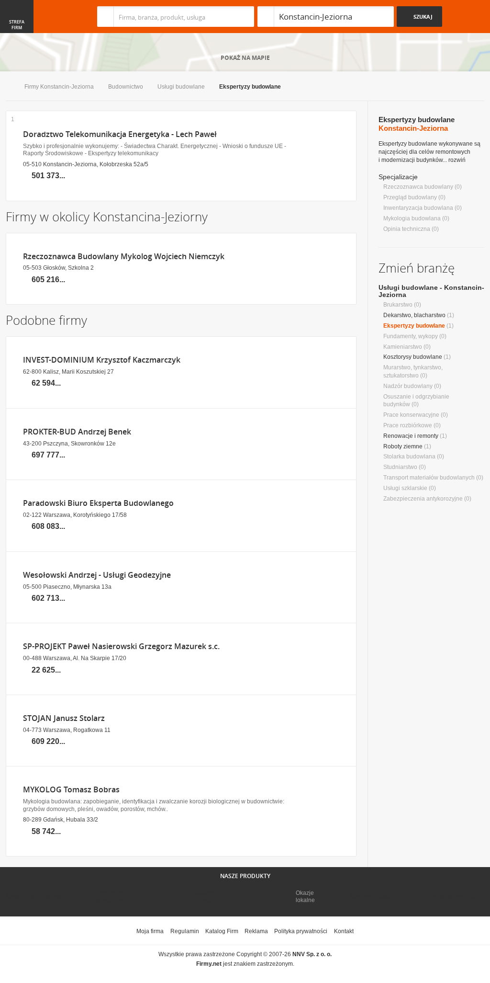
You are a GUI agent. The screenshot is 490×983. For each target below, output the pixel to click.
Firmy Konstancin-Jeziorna (59, 86)
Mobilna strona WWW (34, 896)
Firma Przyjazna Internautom (115, 896)
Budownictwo (125, 86)
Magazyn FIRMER (374, 896)
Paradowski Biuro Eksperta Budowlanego (98, 503)
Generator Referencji (204, 896)
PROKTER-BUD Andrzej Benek (77, 432)
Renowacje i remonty (410, 436)
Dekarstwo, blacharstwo (414, 315)
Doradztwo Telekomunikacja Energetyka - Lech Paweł (120, 134)
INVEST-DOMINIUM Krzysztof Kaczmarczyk (101, 360)
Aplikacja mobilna (452, 896)
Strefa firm (16, 25)
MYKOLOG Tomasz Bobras (71, 790)
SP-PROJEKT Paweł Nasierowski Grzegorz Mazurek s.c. (121, 646)
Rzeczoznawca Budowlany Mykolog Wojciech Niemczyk (123, 256)
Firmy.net (34, 16)
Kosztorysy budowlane (412, 357)
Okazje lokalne (305, 896)
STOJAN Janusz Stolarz (64, 718)
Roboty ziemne (403, 446)
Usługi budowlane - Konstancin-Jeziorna (431, 291)
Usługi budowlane (181, 86)
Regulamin (184, 931)
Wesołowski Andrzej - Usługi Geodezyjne (97, 575)
